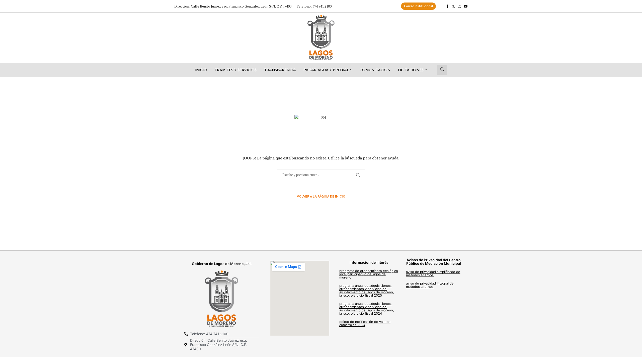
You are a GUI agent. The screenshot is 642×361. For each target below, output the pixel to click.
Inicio (201, 69)
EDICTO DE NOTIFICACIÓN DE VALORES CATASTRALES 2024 (364, 323)
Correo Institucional (418, 6)
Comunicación (375, 69)
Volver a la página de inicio (321, 196)
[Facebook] (447, 6)
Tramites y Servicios (235, 69)
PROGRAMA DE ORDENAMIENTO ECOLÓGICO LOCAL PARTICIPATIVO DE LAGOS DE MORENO (368, 274)
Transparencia (280, 69)
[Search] (442, 70)
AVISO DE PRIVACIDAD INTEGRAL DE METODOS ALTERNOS (430, 285)
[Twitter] (453, 6)
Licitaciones (411, 69)
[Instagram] (459, 6)
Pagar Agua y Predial (326, 69)
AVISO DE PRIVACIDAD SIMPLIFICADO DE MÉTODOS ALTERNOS (433, 273)
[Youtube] (466, 6)
